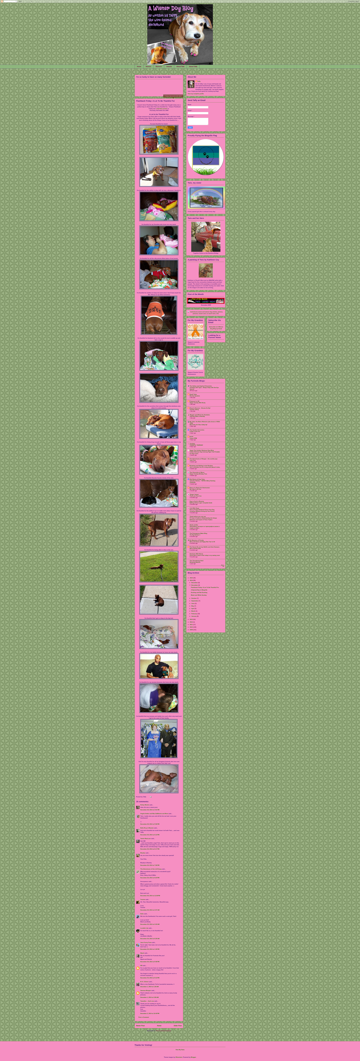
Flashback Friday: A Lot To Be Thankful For (155, 101)
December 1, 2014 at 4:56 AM (149, 997)
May (192, 606)
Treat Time (193, 460)
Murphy (142, 853)
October (194, 598)
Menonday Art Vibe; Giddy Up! (198, 424)
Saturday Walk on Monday (197, 416)
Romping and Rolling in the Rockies (201, 465)
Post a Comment (143, 1017)
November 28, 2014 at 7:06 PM (149, 865)
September (195, 601)
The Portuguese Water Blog (198, 533)
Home (139, 66)
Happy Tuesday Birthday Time (198, 474)
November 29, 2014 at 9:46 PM (149, 961)
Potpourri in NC (195, 401)
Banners (159, 66)
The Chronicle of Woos (197, 472)
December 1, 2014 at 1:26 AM (149, 986)
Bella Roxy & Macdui (147, 828)
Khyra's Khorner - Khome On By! (200, 408)
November (194, 585)
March (193, 611)
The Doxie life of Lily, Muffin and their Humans (204, 547)
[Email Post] (150, 797)
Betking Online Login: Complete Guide (201, 503)
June (193, 603)
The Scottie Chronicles (197, 430)
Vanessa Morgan (145, 990)
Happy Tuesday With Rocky (197, 402)
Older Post (178, 1026)
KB (141, 965)
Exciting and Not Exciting (199, 592)
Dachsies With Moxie (196, 554)
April (193, 608)
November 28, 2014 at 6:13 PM (149, 834)
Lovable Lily (144, 928)
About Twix (180, 66)
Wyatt (142, 953)
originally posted (161, 108)
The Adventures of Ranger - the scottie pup (203, 459)
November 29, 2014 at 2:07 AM (149, 910)
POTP (191, 436)
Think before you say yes (198, 516)
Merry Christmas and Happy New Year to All (202, 541)
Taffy (199, 81)
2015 (191, 578)
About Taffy (193, 66)
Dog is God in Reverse (197, 501)
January (194, 616)
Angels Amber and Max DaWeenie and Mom (154, 813)
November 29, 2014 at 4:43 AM (149, 924)
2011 (191, 624)
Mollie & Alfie (194, 525)
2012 (191, 622)
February (194, 613)
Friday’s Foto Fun (195, 431)
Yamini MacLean (145, 838)
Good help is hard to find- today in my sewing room (205, 555)
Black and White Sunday (199, 595)
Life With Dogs (194, 508)
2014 (191, 580)
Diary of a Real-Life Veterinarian (200, 487)
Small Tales (193, 394)
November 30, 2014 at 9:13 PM (149, 978)
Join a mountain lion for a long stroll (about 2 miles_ (205, 467)
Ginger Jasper (194, 494)
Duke (142, 913)
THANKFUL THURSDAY (196, 445)
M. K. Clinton (144, 981)
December (194, 582)
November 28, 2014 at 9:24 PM (149, 877)
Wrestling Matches (195, 562)
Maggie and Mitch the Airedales (200, 415)
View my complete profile (196, 93)
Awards (169, 66)
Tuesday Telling (194, 409)
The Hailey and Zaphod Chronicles (201, 386)
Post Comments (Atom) (163, 1030)
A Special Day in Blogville (199, 590)
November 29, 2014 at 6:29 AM (149, 938)
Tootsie (142, 899)
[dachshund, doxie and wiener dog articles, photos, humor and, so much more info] (206, 313)
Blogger (193, 1057)
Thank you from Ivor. (196, 496)
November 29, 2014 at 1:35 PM (149, 949)
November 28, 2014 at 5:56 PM (149, 824)
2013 (191, 619)
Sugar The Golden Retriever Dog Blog (202, 450)
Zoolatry (192, 443)
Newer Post (140, 1026)
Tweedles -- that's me (147, 1001)
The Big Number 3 (195, 535)
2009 (191, 629)
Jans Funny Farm (146, 942)
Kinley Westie (144, 805)
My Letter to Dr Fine (195, 489)
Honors (148, 66)
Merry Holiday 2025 (195, 548)
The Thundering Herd (196, 560)
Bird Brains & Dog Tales (197, 479)
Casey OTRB (193, 438)
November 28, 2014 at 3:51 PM (149, 810)
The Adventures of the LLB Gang (150, 869)
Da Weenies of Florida (197, 540)
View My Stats (180, 1049)
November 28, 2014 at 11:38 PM (150, 895)
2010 (191, 627)
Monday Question (195, 396)
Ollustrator (179, 1057)
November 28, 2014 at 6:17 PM (149, 849)
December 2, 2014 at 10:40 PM (149, 1013)
